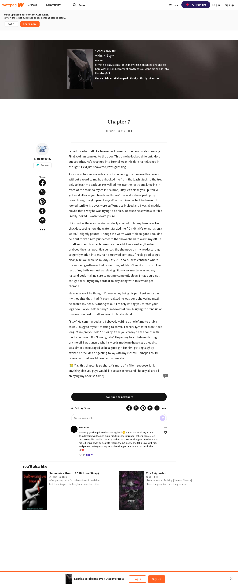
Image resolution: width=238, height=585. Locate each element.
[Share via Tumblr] (42, 210)
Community (53, 4)
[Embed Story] (42, 220)
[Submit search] (74, 5)
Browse (32, 4)
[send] (162, 418)
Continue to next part (119, 397)
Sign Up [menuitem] (229, 5)
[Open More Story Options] (42, 229)
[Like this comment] (165, 432)
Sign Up (156, 579)
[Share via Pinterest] (42, 201)
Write (172, 5)
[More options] (165, 428)
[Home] (13, 5)
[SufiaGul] (74, 429)
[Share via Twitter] (42, 192)
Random (99, 60)
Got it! (11, 24)
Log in (137, 579)
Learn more (30, 24)
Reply (89, 454)
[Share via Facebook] (42, 182)
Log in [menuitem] (216, 5)
